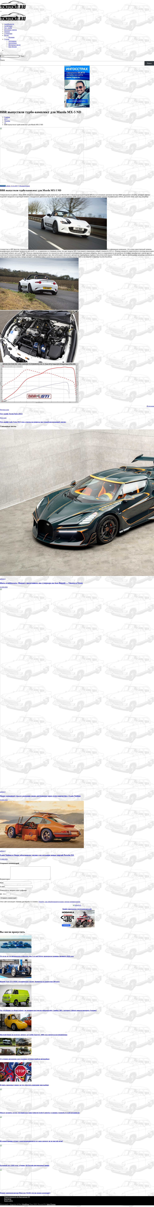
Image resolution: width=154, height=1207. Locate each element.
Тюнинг (7, 32)
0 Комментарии (24, 186)
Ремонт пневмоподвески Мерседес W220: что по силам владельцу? (25, 1193)
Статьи (6, 39)
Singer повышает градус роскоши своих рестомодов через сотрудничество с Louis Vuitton (40, 796)
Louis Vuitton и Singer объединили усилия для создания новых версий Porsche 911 (37, 855)
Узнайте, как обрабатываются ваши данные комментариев (59, 902)
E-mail (2, 886)
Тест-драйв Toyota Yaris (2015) (11, 414)
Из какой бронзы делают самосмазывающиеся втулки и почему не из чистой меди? (31, 1141)
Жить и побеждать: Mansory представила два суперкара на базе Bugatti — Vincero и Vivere (41, 583)
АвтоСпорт (8, 26)
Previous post (4, 410)
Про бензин (12, 47)
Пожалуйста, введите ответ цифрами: (13, 890)
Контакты (7, 1199)
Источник (150, 406)
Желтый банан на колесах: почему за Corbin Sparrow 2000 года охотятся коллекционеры (33, 1035)
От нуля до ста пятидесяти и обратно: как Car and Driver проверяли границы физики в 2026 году (37, 956)
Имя (1, 883)
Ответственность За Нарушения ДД (17, 1197)
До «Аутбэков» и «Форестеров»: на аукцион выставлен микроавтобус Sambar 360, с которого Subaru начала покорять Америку (48, 1010)
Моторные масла (14, 45)
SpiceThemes (51, 1204)
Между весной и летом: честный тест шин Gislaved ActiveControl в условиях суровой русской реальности (39, 1113)
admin (8, 186)
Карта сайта (8, 1201)
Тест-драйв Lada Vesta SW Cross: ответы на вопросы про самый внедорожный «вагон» (33, 422)
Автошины (12, 41)
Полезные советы (10, 30)
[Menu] (1, 11)
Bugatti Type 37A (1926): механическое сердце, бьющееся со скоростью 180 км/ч (30, 981)
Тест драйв (8, 28)
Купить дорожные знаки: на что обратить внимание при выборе (24, 1085)
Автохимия (12, 43)
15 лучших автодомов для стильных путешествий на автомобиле (24, 1059)
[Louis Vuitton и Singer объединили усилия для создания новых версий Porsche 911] (42, 847)
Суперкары (8, 33)
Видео (6, 35)
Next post (3, 418)
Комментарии (5, 879)
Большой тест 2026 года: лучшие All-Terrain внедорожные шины (24, 1165)
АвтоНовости (9, 24)
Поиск (2, 60)
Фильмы (11, 37)
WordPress (25, 1204)
